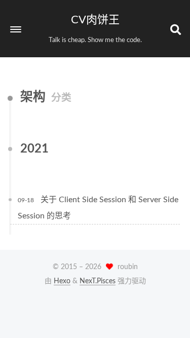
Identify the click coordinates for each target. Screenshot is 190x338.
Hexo (62, 281)
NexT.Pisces (98, 281)
